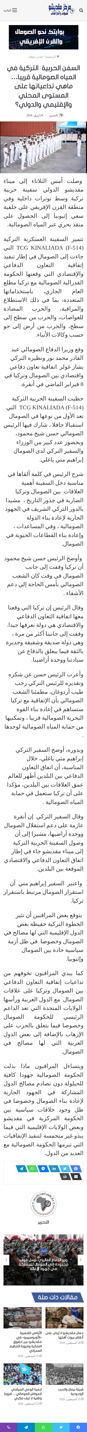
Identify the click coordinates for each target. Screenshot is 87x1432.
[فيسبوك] (74, 1168)
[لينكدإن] (53, 1168)
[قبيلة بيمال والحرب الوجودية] (64, 1374)
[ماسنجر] (42, 1168)
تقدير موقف (35, 56)
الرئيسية (51, 56)
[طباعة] (63, 1176)
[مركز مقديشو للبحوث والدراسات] (61, 10)
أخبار (43, 1250)
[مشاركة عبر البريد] (74, 1176)
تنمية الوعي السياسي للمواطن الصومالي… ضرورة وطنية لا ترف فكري (23, 1394)
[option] (43, 1260)
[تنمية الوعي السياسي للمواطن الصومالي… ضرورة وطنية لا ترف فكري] (22, 1374)
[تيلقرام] (20, 1168)
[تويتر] (63, 1168)
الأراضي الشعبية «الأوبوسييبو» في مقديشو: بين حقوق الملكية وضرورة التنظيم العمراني (26, 1341)
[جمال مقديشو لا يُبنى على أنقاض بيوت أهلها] (64, 1318)
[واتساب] (31, 1168)
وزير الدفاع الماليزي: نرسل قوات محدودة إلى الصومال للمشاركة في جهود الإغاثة (43, 1264)
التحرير (53, 115)
